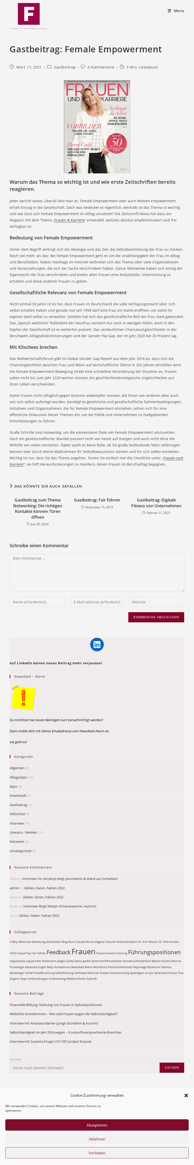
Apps (13, 786)
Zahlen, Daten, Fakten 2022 (44, 888)
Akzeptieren (97, 1125)
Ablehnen (97, 1138)
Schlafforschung (44, 973)
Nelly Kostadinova (58, 967)
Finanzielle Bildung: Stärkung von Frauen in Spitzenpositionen (56, 1004)
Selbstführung (64, 973)
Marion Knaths (161, 961)
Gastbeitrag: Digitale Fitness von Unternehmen (156, 502)
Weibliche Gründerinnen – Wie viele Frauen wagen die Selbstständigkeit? (64, 1014)
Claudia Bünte (85, 942)
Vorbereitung (57, 978)
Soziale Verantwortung (114, 973)
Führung (121, 953)
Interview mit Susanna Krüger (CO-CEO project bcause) (50, 1041)
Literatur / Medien (23, 832)
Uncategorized (20, 851)
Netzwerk (17, 841)
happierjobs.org (20, 961)
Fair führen (39, 953)
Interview (17, 823)
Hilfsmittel (17, 814)
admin (14, 888)
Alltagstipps (18, 777)
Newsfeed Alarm (81, 967)
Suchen (16, 1059)
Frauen (83, 951)
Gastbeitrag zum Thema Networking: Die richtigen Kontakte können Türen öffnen (37, 508)
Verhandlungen (38, 978)
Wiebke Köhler (76, 978)
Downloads (18, 795)
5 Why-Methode (20, 942)
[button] (186, 1095)
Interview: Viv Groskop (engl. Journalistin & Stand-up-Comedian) (70, 878)
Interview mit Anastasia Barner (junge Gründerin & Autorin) (54, 1023)
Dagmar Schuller (105, 942)
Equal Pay (24, 953)
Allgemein (17, 768)
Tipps (23, 978)
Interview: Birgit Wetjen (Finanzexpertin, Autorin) (59, 906)
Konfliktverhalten (111, 961)
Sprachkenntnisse (165, 973)
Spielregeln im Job (141, 973)
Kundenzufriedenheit (137, 961)
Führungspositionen (154, 952)
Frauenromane (105, 953)
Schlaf (29, 973)
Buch (71, 942)
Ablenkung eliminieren (46, 942)
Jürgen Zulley (65, 961)
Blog (64, 942)
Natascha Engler (35, 967)
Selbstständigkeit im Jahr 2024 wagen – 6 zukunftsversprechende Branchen (66, 1032)
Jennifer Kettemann (43, 961)
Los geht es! (18, 742)
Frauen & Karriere (69, 220)
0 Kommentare (101, 67)
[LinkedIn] (97, 644)
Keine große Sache (87, 961)
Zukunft (91, 978)
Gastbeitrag (65, 67)
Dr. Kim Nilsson (148, 942)
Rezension (154, 967)
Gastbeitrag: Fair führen (97, 500)
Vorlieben (97, 1152)
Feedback (59, 952)
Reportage (140, 967)
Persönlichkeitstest (120, 967)
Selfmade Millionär (86, 973)
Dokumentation (127, 942)
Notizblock (100, 967)
